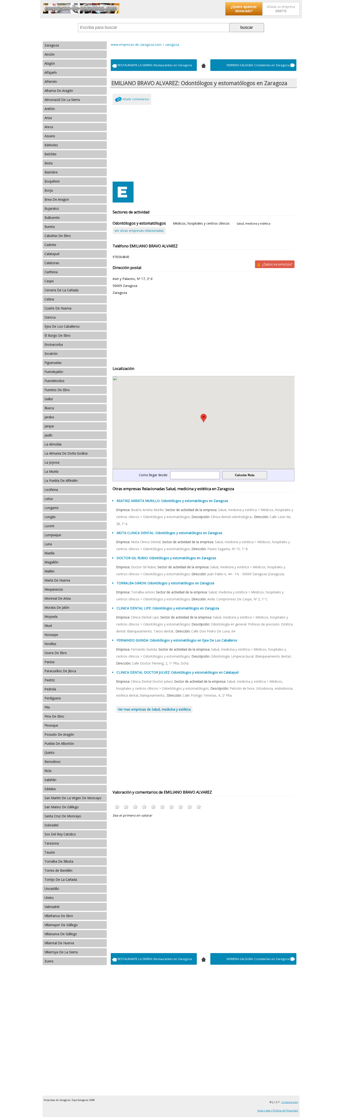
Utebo (49, 897)
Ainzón (49, 54)
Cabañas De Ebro (57, 235)
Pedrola (50, 689)
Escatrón (51, 353)
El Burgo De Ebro (57, 335)
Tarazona (51, 843)
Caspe (49, 281)
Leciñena (51, 489)
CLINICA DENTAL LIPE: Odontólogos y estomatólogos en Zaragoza (168, 608)
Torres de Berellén (58, 870)
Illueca (49, 408)
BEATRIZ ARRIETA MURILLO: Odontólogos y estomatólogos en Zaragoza (172, 501)
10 (199, 807)
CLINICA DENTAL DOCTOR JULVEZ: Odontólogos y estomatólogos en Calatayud (177, 672)
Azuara (49, 136)
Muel (48, 625)
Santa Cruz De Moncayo (62, 816)
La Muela (51, 471)
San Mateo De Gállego (61, 807)
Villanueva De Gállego (60, 934)
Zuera (48, 961)
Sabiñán (50, 780)
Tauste (49, 852)
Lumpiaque (52, 535)
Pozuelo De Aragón (59, 734)
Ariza (48, 118)
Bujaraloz (51, 208)
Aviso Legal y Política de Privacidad (278, 1110)
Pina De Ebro (54, 716)
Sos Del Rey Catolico (60, 834)
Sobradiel (51, 825)
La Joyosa (51, 462)
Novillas (50, 644)
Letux (48, 498)
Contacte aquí (289, 1102)
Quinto (49, 752)
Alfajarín (50, 72)
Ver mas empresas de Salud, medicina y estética (154, 709)
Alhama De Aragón (58, 90)
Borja (48, 190)
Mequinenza (53, 589)
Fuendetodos (54, 381)
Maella (49, 553)
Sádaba (50, 789)
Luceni (49, 526)
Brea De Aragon (56, 199)
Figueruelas (53, 362)
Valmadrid (51, 906)
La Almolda (52, 444)
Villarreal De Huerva (59, 943)
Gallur (48, 399)
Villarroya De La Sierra (61, 952)
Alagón (49, 63)
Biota (48, 163)
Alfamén (50, 81)
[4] (203, 65)
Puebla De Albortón (59, 743)
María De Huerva (57, 580)
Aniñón (49, 108)
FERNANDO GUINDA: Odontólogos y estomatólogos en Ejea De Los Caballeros (177, 640)
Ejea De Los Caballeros (62, 326)
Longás (50, 517)
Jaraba (49, 417)
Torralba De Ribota (58, 861)
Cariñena (51, 272)
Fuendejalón (53, 371)
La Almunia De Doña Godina (65, 453)
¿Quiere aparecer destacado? (244, 8)
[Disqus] (204, 884)
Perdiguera (52, 698)
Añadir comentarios (136, 99)
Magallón (51, 562)
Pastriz (49, 680)
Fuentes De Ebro (57, 390)
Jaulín (48, 435)
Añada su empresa (281, 8)
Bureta (49, 226)
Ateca (48, 127)
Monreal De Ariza (57, 598)
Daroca (50, 317)
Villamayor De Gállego (61, 925)
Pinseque (51, 725)
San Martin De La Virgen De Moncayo (72, 798)
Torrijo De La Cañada (60, 879)
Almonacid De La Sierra (62, 99)
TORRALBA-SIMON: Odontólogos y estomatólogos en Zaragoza (165, 583)
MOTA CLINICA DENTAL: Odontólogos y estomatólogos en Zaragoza (169, 533)
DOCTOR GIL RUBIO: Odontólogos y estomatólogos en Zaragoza (166, 558)
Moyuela (50, 616)
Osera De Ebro (55, 653)
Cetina (49, 299)
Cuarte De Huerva (57, 308)
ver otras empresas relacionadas (139, 230)
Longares (51, 507)
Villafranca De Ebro (58, 916)
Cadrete (50, 245)
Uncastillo (51, 888)
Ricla (47, 770)
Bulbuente (52, 217)
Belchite (50, 154)
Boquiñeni (52, 181)
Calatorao (51, 263)
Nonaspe (51, 634)
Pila (47, 707)
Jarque (49, 426)
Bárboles (51, 145)
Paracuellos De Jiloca (60, 671)
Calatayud (51, 254)
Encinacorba (53, 344)
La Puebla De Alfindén (61, 480)
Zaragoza (51, 45)
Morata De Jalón (56, 607)
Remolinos (52, 761)
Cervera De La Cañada (61, 290)
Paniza (49, 662)
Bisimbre (51, 172)
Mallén (49, 571)
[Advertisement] (204, 142)
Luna (48, 544)
